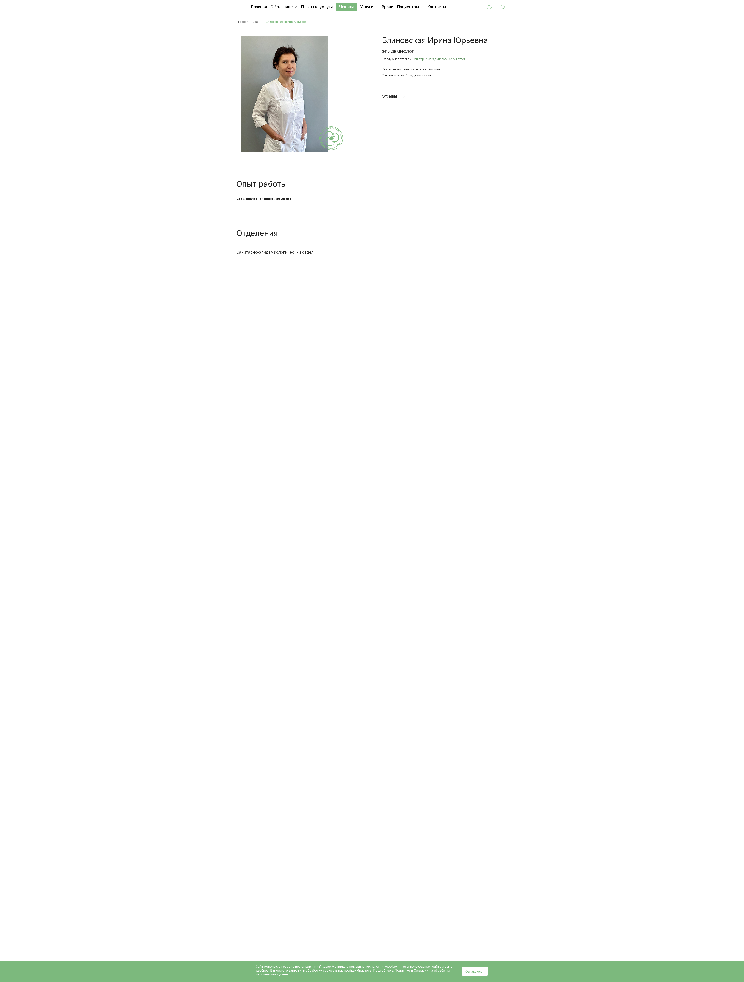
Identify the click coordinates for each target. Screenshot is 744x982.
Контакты (436, 6)
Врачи (387, 6)
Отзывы (389, 96)
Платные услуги (317, 6)
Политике (402, 970)
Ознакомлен (474, 971)
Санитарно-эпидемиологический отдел (439, 59)
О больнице (281, 6)
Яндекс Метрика (332, 966)
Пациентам (408, 6)
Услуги (366, 6)
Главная (259, 6)
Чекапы (346, 6)
